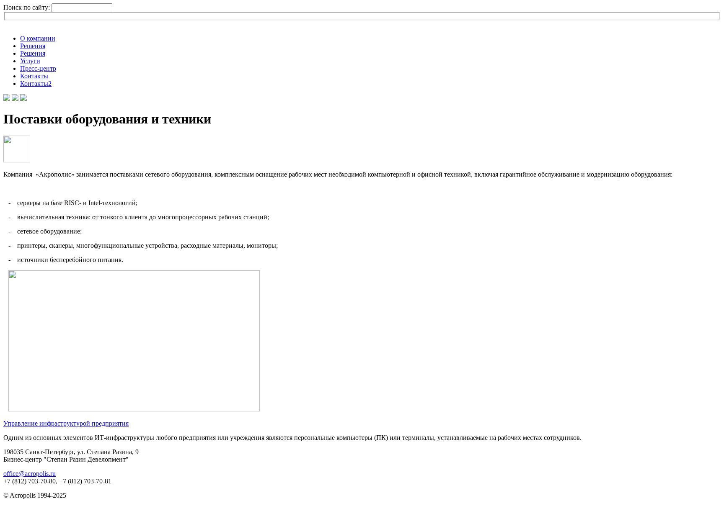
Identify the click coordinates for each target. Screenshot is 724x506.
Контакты (34, 76)
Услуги (30, 60)
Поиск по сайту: (27, 7)
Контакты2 (36, 83)
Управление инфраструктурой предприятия (66, 423)
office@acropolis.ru (29, 473)
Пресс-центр (38, 68)
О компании (37, 38)
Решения (32, 45)
